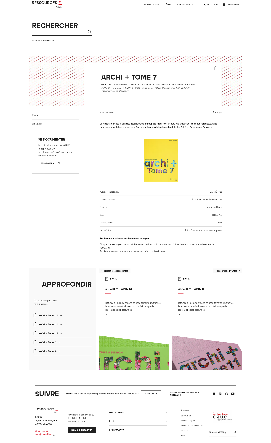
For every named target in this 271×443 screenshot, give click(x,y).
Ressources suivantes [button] (226, 270)
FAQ (183, 435)
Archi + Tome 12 (48, 315)
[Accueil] (47, 4)
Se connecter (232, 4)
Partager (218, 112)
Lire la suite (107, 314)
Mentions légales (188, 420)
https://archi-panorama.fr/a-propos (202, 230)
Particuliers (151, 4)
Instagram (226, 394)
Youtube (233, 394)
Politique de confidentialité (192, 425)
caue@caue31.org (44, 434)
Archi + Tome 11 (48, 324)
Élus (168, 4)
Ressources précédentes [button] (116, 270)
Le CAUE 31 (212, 4)
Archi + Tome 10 (48, 333)
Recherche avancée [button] (41, 40)
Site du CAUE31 (216, 432)
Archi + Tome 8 (47, 351)
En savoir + (47, 163)
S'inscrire (151, 393)
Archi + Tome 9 (47, 342)
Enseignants (185, 4)
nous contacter (82, 430)
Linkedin (220, 394)
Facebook (214, 394)
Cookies (184, 430)
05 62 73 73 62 (41, 430)
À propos (185, 410)
